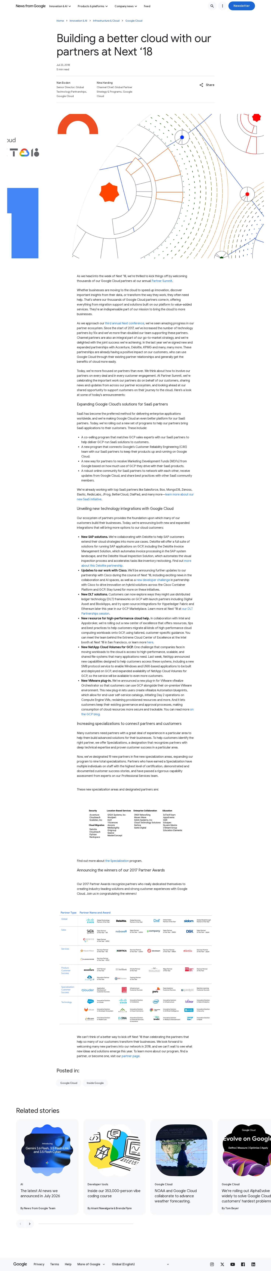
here (150, 642)
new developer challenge (153, 580)
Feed (147, 6)
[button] (241, 5)
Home (60, 20)
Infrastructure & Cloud (106, 20)
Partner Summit (162, 281)
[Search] (212, 5)
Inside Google (95, 1083)
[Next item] (29, 1223)
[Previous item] (20, 1223)
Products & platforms (91, 6)
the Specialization (117, 861)
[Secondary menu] (222, 5)
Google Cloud (133, 20)
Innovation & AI (58, 6)
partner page (131, 1056)
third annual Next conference (124, 323)
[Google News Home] (31, 5)
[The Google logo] (20, 1264)
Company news (124, 6)
